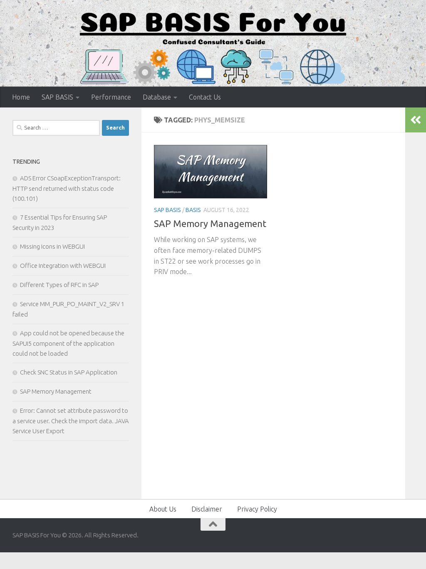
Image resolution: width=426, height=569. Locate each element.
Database (157, 97)
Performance (111, 97)
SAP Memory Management (210, 223)
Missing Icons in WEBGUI (52, 246)
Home (21, 97)
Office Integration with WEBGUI (63, 265)
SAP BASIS (57, 97)
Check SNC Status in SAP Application (68, 372)
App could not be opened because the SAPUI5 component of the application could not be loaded (68, 343)
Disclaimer (206, 509)
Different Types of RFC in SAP (59, 284)
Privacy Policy (257, 509)
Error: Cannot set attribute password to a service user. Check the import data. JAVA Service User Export (70, 420)
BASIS (193, 210)
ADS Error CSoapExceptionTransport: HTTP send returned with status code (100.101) (66, 188)
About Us (162, 509)
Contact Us (205, 97)
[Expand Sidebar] (415, 119)
